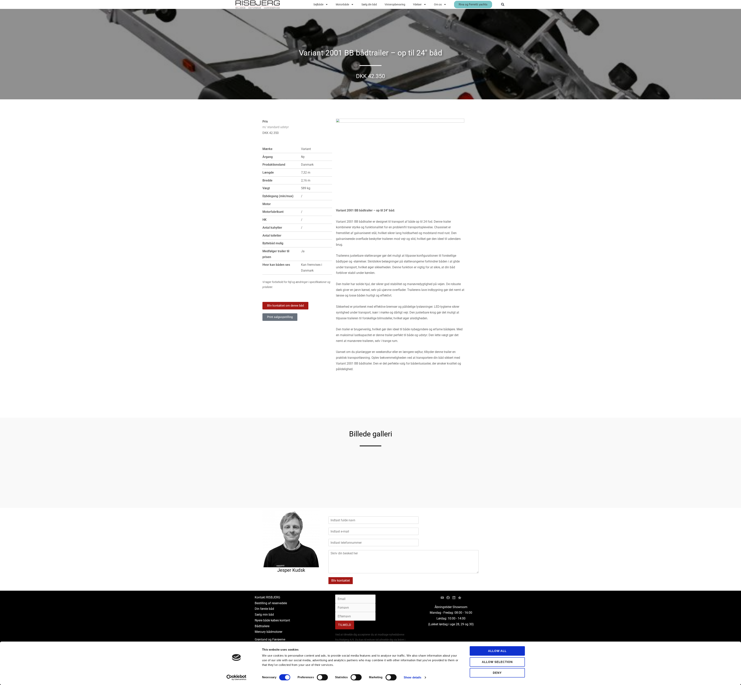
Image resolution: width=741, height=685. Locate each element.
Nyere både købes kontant (272, 620)
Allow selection (497, 662)
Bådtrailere (262, 626)
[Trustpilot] (459, 597)
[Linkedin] (454, 597)
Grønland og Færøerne (270, 639)
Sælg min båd (264, 614)
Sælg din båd (369, 4)
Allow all (497, 651)
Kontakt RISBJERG (267, 597)
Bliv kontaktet (340, 580)
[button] (503, 4)
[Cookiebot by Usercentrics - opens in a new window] (236, 677)
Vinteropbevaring (395, 4)
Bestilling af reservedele (271, 603)
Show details (412, 677)
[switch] (322, 677)
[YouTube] (442, 597)
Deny (497, 672)
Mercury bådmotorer (268, 632)
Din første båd (264, 609)
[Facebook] (448, 597)
